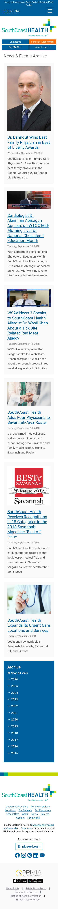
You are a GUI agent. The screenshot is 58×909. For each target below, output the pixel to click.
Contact (20, 817)
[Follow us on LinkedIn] (35, 855)
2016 (14, 746)
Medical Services (40, 806)
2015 (14, 753)
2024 (14, 692)
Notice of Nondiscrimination (26, 895)
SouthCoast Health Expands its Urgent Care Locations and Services (28, 625)
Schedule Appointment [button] (42, 41)
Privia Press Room (36, 888)
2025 (14, 686)
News (34, 814)
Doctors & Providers (17, 806)
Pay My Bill (33, 817)
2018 (14, 733)
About (25, 814)
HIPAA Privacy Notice (28, 899)
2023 (14, 699)
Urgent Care (12, 814)
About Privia (12, 888)
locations (26, 828)
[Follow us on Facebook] (17, 855)
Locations (10, 810)
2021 (14, 713)
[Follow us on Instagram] (23, 855)
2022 (14, 706)
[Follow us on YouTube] (42, 855)
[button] (15, 47)
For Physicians (43, 810)
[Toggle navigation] (50, 11)
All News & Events (17, 673)
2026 (14, 679)
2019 (14, 726)
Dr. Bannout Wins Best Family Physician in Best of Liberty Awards (28, 142)
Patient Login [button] (42, 47)
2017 (14, 740)
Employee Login (29, 846)
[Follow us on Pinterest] (29, 855)
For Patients (25, 810)
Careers (45, 814)
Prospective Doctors (26, 892)
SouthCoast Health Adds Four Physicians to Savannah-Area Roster (28, 417)
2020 (14, 719)
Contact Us (15, 41)
